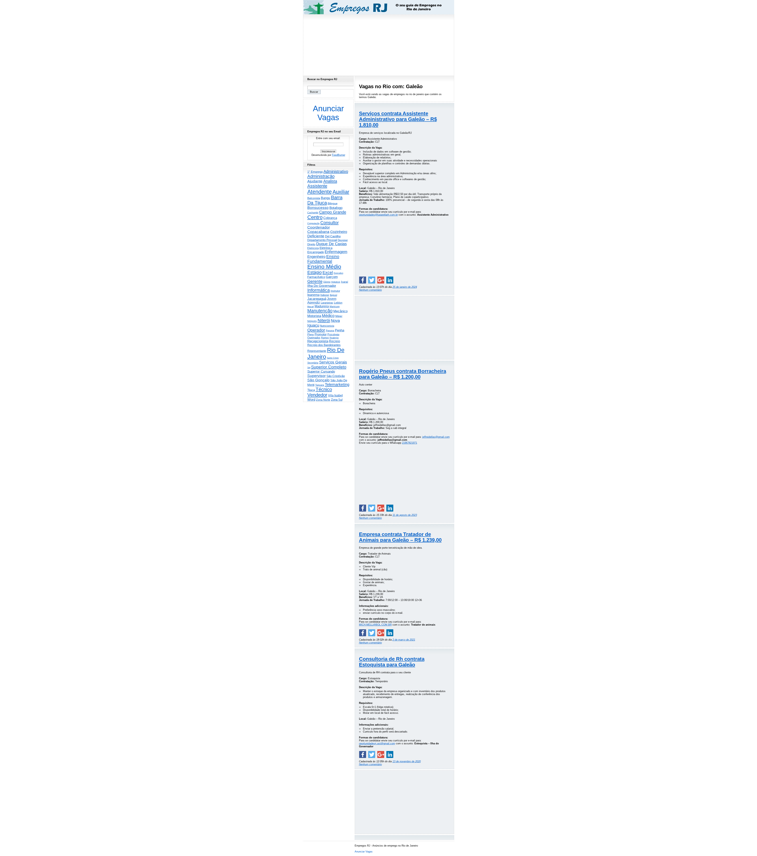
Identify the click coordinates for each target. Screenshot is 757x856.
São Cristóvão (335, 376)
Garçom (332, 277)
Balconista (313, 198)
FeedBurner (338, 154)
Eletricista (313, 248)
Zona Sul (336, 399)
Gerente (315, 281)
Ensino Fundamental (323, 258)
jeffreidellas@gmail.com (436, 436)
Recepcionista (317, 341)
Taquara (319, 385)
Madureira (322, 306)
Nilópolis (312, 321)
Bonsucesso (318, 208)
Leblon (338, 302)
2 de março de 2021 (403, 639)
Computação (313, 223)
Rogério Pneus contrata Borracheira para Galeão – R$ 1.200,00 (402, 374)
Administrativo (335, 171)
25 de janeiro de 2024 (404, 286)
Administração (321, 176)
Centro (315, 217)
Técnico (324, 389)
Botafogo (335, 208)
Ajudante (315, 181)
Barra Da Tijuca (324, 200)
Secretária (312, 362)
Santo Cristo (333, 358)
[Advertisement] (378, 44)
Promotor (321, 334)
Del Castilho (333, 236)
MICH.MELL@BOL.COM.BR (375, 624)
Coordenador (318, 227)
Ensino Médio (324, 267)
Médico (328, 315)
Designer (343, 240)
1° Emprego (315, 171)
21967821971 (409, 442)
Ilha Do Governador (321, 285)
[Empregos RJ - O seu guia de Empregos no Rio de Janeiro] (375, 7)
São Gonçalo (318, 380)
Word (311, 399)
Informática (318, 290)
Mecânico (340, 311)
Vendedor (317, 395)
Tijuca (311, 390)
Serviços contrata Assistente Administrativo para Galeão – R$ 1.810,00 (398, 119)
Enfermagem (336, 252)
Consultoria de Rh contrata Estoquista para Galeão (391, 661)
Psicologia (333, 334)
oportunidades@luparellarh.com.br (378, 214)
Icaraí (344, 281)
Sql (308, 367)
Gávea (326, 282)
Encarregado (315, 252)
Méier (338, 316)
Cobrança (330, 218)
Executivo (338, 273)
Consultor (329, 222)
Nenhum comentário (370, 289)
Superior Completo (328, 367)
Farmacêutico (316, 277)
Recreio (334, 341)
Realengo (334, 338)
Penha (339, 330)
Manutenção (320, 310)
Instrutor (335, 291)
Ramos (325, 337)
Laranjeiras (327, 302)
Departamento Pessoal (322, 240)
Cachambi (312, 212)
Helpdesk (335, 282)
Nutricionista (327, 325)
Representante (316, 351)
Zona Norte (323, 399)
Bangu (325, 198)
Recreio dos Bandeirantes (324, 345)
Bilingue (332, 203)
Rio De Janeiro (325, 353)
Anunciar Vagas (328, 113)
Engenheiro (316, 257)
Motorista (314, 316)
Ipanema (313, 295)
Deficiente (315, 236)
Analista (330, 181)
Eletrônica (326, 248)
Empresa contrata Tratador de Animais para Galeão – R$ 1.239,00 (400, 537)
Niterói (324, 320)
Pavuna (330, 330)
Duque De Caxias (331, 244)
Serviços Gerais (333, 362)
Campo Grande (332, 212)
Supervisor (316, 376)
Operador (316, 330)
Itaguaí (333, 295)
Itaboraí (324, 295)
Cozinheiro (338, 232)
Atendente (319, 192)
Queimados (313, 337)
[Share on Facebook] (362, 279)
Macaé (310, 306)
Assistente (317, 185)
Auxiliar (341, 192)
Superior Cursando (321, 371)
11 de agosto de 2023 (404, 515)
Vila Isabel (335, 395)
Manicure (335, 306)
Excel (328, 272)
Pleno (310, 334)
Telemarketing (337, 384)
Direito (311, 244)
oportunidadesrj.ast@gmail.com (377, 743)
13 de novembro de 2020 (406, 761)
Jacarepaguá (316, 299)
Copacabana (318, 232)
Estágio (314, 272)
